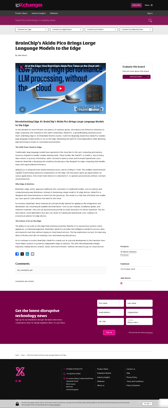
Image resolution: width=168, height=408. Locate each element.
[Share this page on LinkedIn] (27, 254)
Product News (21, 13)
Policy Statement (133, 385)
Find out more (136, 76)
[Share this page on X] (22, 254)
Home (17, 355)
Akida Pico (19, 170)
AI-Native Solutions (129, 251)
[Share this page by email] (33, 254)
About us (100, 385)
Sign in (150, 13)
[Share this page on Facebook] (17, 254)
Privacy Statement (54, 405)
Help (128, 373)
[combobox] (31, 30)
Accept (146, 404)
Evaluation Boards (104, 373)
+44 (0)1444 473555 (73, 374)
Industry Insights (39, 13)
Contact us (131, 369)
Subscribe (136, 5)
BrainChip (75, 136)
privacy (150, 332)
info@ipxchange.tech (74, 369)
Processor (125, 255)
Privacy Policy (132, 377)
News (23, 355)
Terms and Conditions (135, 381)
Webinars (54, 13)
